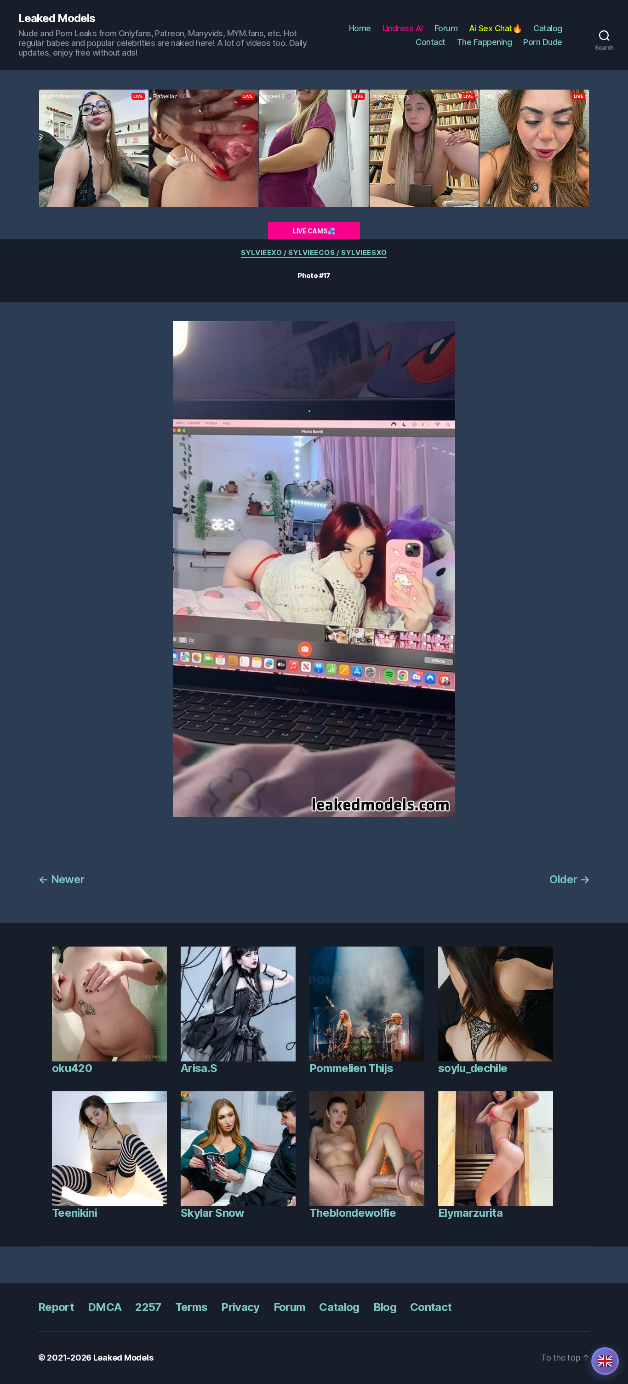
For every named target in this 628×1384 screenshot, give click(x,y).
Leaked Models (56, 18)
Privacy (240, 1307)
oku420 (72, 1068)
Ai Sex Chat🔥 (495, 28)
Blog (384, 1307)
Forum (446, 28)
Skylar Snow (212, 1213)
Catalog (547, 28)
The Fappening (484, 42)
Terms (191, 1307)
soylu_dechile (472, 1068)
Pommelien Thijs (351, 1068)
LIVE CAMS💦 (314, 231)
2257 (148, 1307)
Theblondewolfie (352, 1213)
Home (360, 28)
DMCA (104, 1307)
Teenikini (74, 1213)
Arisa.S (199, 1068)
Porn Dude (542, 42)
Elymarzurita (470, 1213)
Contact (430, 42)
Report (56, 1307)
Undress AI (403, 28)
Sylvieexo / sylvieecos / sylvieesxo (314, 253)
